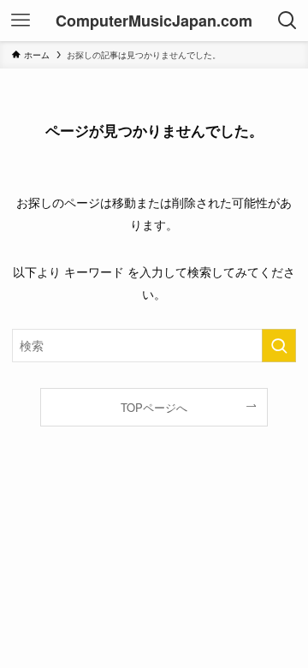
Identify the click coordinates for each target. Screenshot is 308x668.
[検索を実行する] (279, 345)
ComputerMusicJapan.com (154, 20)
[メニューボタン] (20, 20)
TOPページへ (154, 407)
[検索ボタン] (287, 20)
